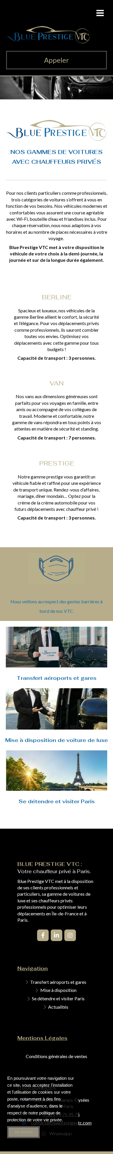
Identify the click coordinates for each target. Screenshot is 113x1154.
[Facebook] (43, 935)
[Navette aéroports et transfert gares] (56, 647)
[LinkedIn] (56, 935)
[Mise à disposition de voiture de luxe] (56, 709)
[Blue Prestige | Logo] (48, 41)
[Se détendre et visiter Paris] (56, 770)
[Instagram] (70, 935)
